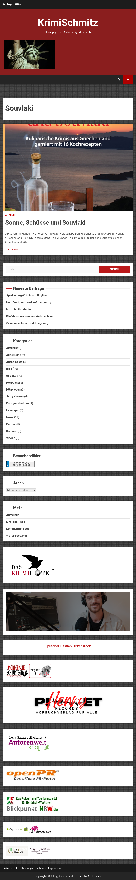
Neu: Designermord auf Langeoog (28, 302)
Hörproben (13, 389)
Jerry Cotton (15, 396)
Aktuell (11, 348)
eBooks (11, 375)
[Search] (119, 79)
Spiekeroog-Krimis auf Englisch (27, 295)
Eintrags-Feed (15, 522)
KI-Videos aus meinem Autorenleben (30, 316)
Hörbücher (13, 382)
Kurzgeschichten (17, 403)
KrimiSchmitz (68, 22)
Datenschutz (10, 868)
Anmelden (12, 515)
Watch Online (128, 79)
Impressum (54, 868)
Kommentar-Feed (17, 528)
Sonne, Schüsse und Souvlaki (68, 167)
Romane (11, 431)
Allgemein (10, 215)
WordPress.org (16, 535)
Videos (10, 438)
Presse (11, 424)
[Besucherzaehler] (20, 464)
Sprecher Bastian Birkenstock (68, 646)
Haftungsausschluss (33, 868)
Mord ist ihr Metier (18, 309)
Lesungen (12, 410)
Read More (14, 250)
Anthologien (14, 362)
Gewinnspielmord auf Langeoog (27, 323)
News (9, 417)
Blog (9, 368)
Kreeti (79, 876)
